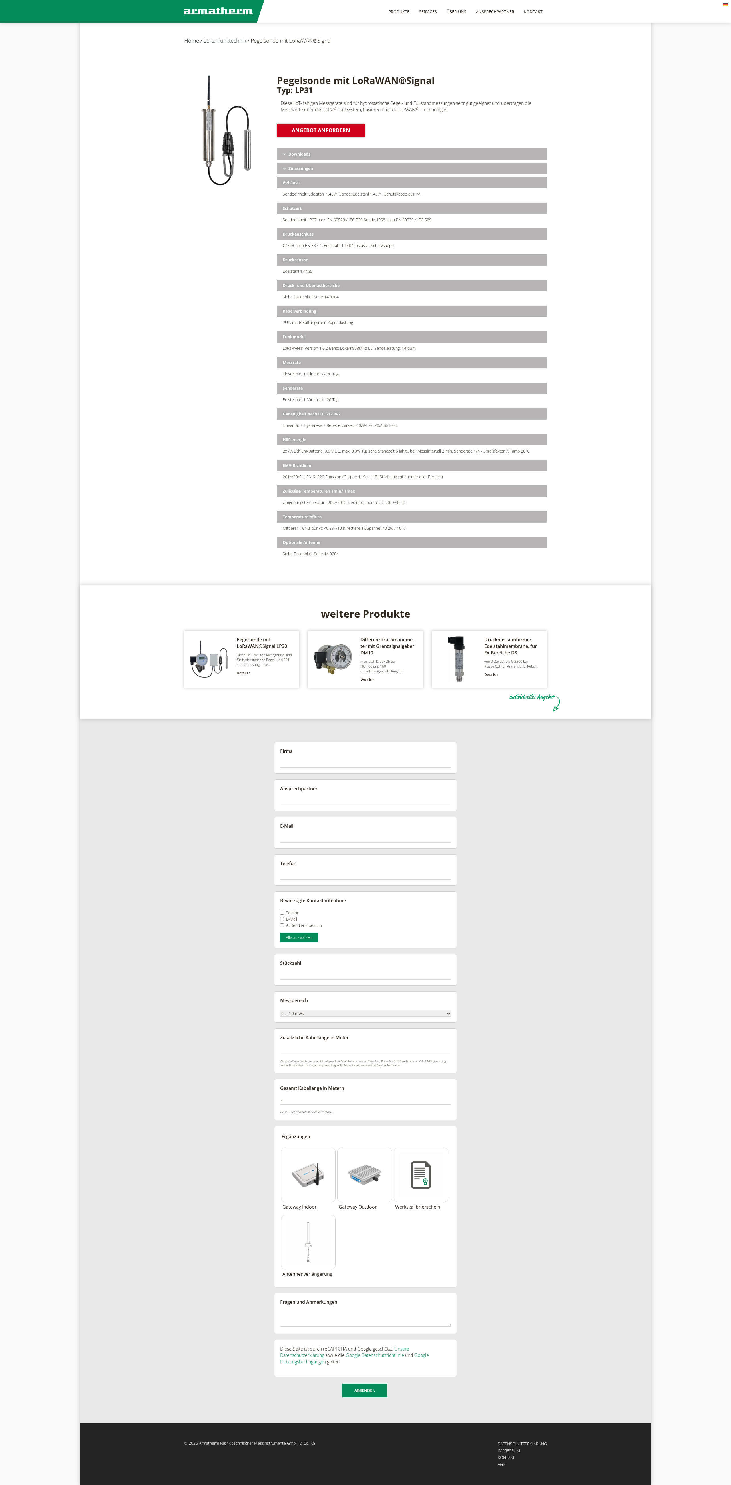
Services (428, 11)
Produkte (399, 11)
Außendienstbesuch (304, 925)
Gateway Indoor (299, 1207)
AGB (501, 1464)
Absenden (364, 1390)
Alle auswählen (299, 937)
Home (191, 40)
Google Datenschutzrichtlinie (375, 1355)
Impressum (509, 1450)
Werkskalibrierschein (417, 1207)
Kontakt (533, 11)
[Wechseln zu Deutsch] (725, 4)
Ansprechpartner (495, 11)
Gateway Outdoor (358, 1207)
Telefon (292, 912)
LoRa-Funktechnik (225, 40)
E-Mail (291, 919)
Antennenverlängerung (307, 1274)
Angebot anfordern (321, 130)
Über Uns (456, 11)
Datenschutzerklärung (522, 1443)
